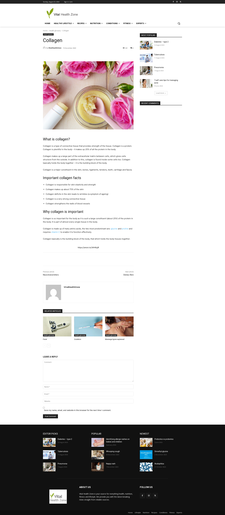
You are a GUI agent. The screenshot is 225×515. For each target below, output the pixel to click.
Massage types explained (114, 339)
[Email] (85, 54)
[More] (91, 54)
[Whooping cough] (97, 454)
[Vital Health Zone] (64, 13)
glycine (114, 228)
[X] (180, 1)
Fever (45, 339)
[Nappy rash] (97, 466)
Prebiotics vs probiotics (164, 439)
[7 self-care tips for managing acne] (146, 83)
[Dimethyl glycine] (146, 454)
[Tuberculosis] (146, 57)
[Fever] (57, 326)
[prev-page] (44, 345)
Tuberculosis (159, 55)
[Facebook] (173, 1)
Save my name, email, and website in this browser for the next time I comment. (77, 410)
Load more (160, 93)
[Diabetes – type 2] (146, 45)
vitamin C (55, 232)
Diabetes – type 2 (161, 42)
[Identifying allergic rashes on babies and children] (97, 442)
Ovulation (77, 339)
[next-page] (48, 345)
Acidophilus (159, 464)
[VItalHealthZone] (44, 48)
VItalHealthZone (54, 48)
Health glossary (55, 31)
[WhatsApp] (79, 54)
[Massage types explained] (119, 326)
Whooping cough (113, 451)
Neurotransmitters (51, 275)
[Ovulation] (88, 326)
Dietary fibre (128, 275)
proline (125, 228)
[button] (179, 23)
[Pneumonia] (146, 70)
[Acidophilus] (146, 466)
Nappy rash (110, 464)
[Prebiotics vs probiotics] (146, 442)
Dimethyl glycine (161, 451)
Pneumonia (159, 67)
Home (45, 31)
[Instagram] (176, 1)
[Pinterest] (73, 54)
